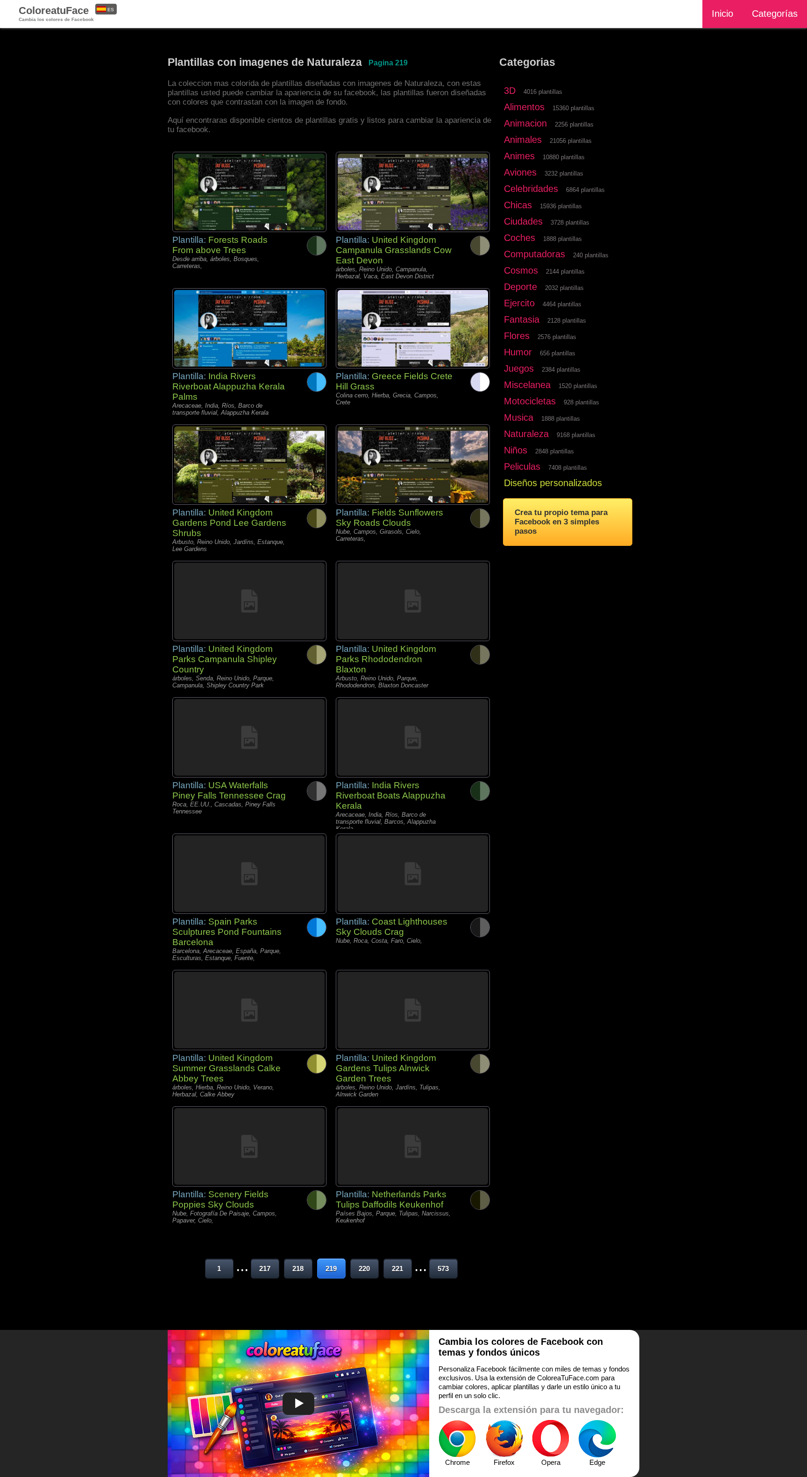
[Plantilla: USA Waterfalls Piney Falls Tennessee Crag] (249, 737)
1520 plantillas (578, 385)
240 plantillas (591, 255)
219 (331, 1268)
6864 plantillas (585, 189)
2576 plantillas (557, 336)
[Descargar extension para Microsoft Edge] (597, 1438)
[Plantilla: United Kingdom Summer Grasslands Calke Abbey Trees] (249, 1010)
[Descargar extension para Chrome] (457, 1438)
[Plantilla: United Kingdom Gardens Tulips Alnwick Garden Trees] (413, 1010)
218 (298, 1268)
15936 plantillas (561, 206)
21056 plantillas (571, 140)
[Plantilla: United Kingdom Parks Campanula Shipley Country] (249, 601)
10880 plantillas (564, 157)
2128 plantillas (566, 320)
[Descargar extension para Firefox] (504, 1438)
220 (364, 1268)
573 (443, 1268)
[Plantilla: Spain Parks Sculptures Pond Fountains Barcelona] (249, 874)
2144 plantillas (565, 271)
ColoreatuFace (56, 13)
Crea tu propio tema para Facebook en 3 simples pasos (561, 522)
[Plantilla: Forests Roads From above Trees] (249, 192)
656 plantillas (557, 353)
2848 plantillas (554, 451)
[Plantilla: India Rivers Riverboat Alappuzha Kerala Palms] (249, 328)
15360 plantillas (573, 108)
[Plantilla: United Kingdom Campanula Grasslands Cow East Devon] (413, 192)
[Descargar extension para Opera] (550, 1438)
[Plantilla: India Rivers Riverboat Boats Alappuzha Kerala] (413, 737)
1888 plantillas (562, 238)
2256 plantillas (574, 124)
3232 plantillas (564, 173)
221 (397, 1268)
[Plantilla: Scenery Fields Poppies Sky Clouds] (249, 1146)
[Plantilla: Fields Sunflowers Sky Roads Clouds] (413, 464)
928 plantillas (581, 402)
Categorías (775, 13)
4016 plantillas (543, 91)
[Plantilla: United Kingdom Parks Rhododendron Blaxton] (413, 601)
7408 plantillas (567, 467)
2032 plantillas (564, 287)
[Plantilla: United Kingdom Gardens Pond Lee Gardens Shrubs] (249, 464)
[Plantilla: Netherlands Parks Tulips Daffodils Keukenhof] (413, 1146)
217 (264, 1268)
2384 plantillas (561, 369)
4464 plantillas (562, 304)
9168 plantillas (576, 434)
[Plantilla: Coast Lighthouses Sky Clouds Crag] (413, 874)
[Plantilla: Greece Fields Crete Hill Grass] (413, 328)
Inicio (722, 13)
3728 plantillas (570, 222)
